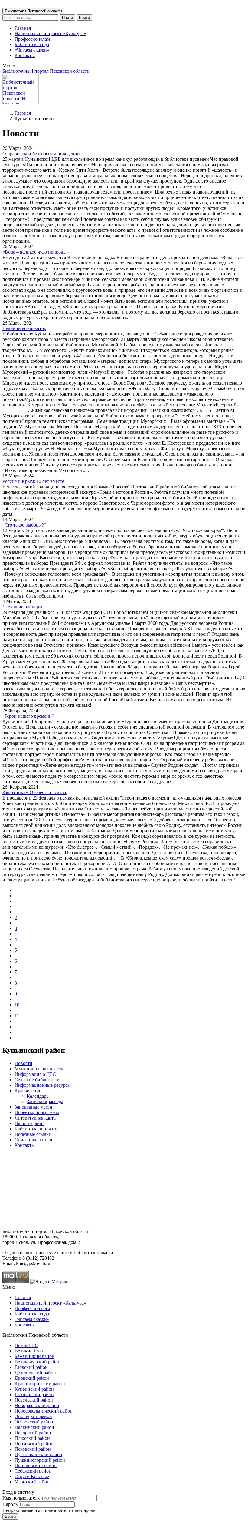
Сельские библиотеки (37, 1079)
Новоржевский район (37, 1405)
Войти (84, 17)
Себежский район (33, 1470)
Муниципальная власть (39, 1068)
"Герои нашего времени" (28, 716)
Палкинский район (34, 1427)
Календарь (37, 1096)
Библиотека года (32, 44)
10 (17, 1004)
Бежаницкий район (34, 1356)
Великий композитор (24, 328)
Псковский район (33, 1449)
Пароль (10, 1504)
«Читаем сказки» (32, 49)
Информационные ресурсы (43, 1085)
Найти (67, 17)
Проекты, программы (37, 1112)
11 (17, 1015)
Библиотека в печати (36, 1128)
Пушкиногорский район (40, 1460)
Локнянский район (34, 1394)
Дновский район (32, 1378)
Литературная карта (35, 1117)
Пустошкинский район (38, 1454)
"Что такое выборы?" (24, 524)
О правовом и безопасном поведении (41, 153)
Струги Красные (32, 1476)
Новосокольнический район (44, 1410)
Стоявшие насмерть (22, 606)
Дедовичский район (35, 1372)
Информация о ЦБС (35, 1074)
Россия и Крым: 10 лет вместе (33, 481)
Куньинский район (34, 1389)
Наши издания (29, 1123)
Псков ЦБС (26, 1345)
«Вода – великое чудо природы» (35, 251)
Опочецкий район (33, 1416)
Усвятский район (32, 1481)
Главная (23, 28)
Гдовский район (31, 1367)
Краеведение (28, 1090)
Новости (23, 1063)
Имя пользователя (21, 1497)
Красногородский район (40, 1383)
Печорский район (33, 1432)
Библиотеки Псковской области (33, 11)
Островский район (34, 1421)
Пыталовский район (36, 1465)
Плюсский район (32, 1438)
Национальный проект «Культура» (50, 33)
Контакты (25, 55)
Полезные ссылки (33, 1134)
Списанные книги (33, 1139)
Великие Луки (29, 1350)
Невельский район (34, 1399)
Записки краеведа (45, 1101)
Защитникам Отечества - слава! (34, 792)
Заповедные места (33, 1107)
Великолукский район (37, 1361)
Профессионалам (32, 39)
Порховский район (34, 1443)
